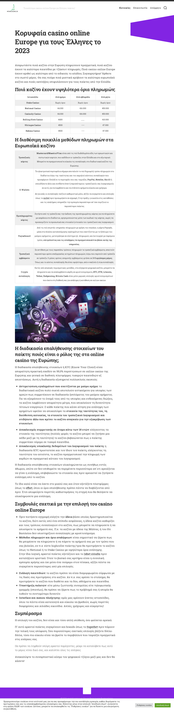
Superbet (92, 626)
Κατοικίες (124, 8)
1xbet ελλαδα (92, 554)
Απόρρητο (155, 8)
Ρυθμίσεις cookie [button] (144, 705)
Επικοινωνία (140, 8)
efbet (29, 488)
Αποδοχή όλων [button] (162, 705)
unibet (46, 198)
